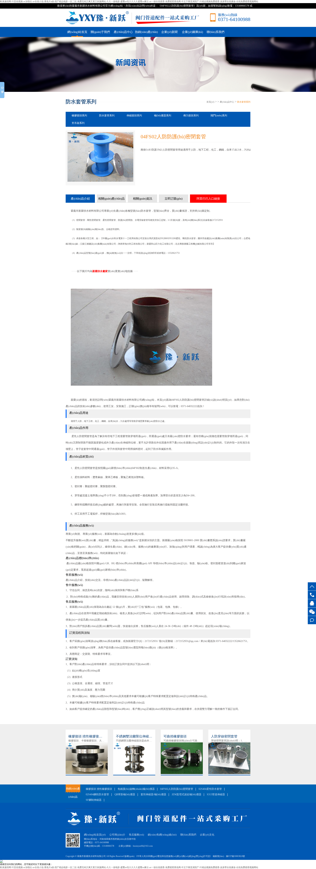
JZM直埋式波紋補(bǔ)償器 (186, 794)
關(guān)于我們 (100, 31)
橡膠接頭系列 (79, 115)
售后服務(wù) (136, 834)
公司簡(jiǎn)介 (117, 834)
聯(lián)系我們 (215, 31)
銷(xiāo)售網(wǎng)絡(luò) (162, 834)
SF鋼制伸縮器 (93, 800)
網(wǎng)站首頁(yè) (95, 834)
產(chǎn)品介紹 (80, 198)
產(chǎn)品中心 (123, 31)
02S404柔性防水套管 (210, 789)
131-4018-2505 (312, 595)
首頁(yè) (210, 102)
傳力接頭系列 (191, 115)
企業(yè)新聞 (169, 31)
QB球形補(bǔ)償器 (124, 794)
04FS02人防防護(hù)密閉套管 (176, 789)
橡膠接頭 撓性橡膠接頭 (99, 789)
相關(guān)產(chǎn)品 (111, 198)
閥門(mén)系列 (219, 115)
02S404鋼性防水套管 (97, 794)
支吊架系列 (78, 123)
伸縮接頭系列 (134, 115)
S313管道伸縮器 (216, 794)
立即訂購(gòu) (174, 198)
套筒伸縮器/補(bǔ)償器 (153, 794)
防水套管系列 (243, 102)
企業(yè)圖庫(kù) (192, 31)
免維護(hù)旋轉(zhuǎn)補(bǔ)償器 (136, 789)
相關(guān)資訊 (142, 198)
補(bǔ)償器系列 (162, 115)
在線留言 (312, 620)
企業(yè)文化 (207, 834)
